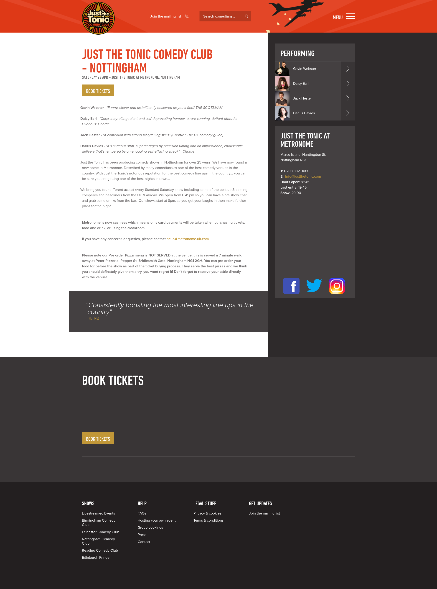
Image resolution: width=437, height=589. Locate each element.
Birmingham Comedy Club (98, 522)
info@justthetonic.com (303, 176)
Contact (144, 542)
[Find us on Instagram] (337, 295)
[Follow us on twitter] (314, 295)
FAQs (142, 513)
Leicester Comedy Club (100, 532)
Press (142, 535)
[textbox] (225, 16)
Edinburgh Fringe (95, 557)
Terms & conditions (208, 520)
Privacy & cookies (207, 513)
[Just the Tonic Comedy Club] (98, 28)
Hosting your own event (157, 520)
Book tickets (98, 91)
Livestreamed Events (98, 513)
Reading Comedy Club (100, 550)
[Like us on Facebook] (291, 295)
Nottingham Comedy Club (98, 541)
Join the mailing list (165, 16)
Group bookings (150, 527)
